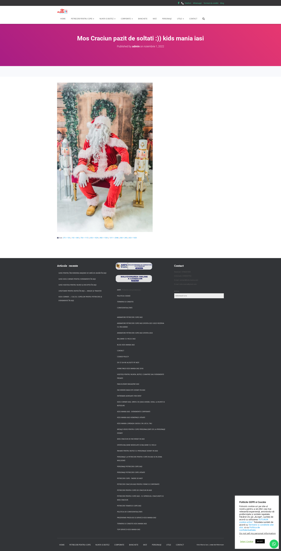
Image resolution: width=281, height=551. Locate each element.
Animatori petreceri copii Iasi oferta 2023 (135, 333)
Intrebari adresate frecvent (129, 396)
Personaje (167, 18)
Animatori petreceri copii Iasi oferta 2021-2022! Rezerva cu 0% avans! (140, 325)
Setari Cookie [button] (246, 541)
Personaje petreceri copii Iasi (129, 466)
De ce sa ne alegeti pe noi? (128, 362)
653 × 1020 (133, 238)
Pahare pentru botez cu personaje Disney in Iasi (137, 451)
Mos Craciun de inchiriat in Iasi (131, 439)
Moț (154, 18)
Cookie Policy (123, 357)
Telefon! (188, 3)
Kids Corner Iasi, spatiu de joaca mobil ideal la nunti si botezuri (141, 404)
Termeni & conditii (211, 3)
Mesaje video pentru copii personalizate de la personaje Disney (141, 431)
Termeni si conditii (125, 302)
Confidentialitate (124, 308)
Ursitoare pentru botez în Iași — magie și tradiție (80, 291)
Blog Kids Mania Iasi (126, 345)
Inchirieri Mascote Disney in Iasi (131, 390)
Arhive (176, 291)
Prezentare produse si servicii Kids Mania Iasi (136, 518)
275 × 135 (66, 238)
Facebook (178, 3)
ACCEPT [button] (260, 541)
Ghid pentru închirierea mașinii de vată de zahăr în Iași (82, 273)
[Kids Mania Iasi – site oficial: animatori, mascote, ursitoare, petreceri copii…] (62, 11)
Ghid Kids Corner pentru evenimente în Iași (77, 279)
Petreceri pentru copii (82, 18)
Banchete (142, 18)
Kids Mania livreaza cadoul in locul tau (134, 423)
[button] (93, 18)
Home (63, 18)
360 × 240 (123, 238)
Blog (222, 3)
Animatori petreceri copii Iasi (130, 317)
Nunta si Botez (106, 18)
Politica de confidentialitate (129, 512)
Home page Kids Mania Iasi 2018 (130, 368)
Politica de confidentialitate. (249, 528)
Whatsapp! (197, 3)
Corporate (125, 18)
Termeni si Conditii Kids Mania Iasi (132, 524)
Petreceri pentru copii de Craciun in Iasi (134, 490)
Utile (179, 18)
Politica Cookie (123, 296)
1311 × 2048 (113, 238)
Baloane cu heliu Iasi (126, 339)
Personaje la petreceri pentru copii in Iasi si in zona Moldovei (139, 459)
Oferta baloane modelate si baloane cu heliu (136, 445)
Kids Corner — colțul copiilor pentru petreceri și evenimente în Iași (80, 299)
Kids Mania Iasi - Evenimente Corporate (133, 412)
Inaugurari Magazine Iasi (128, 384)
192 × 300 (75, 238)
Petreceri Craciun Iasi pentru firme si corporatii (138, 484)
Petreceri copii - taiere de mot (130, 478)
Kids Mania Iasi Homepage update (131, 417)
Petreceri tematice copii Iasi (129, 506)
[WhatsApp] (274, 544)
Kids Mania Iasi (202, 545)
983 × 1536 (104, 238)
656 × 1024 (94, 238)
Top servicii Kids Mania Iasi (128, 529)
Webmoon (220, 545)
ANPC (119, 290)
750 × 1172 (84, 238)
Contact (193, 18)
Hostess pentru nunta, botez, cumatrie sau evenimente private (140, 376)
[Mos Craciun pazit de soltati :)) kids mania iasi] (140, 157)
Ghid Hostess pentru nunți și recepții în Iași (77, 285)
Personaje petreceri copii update (131, 472)
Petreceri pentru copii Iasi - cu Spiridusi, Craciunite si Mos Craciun (140, 498)
